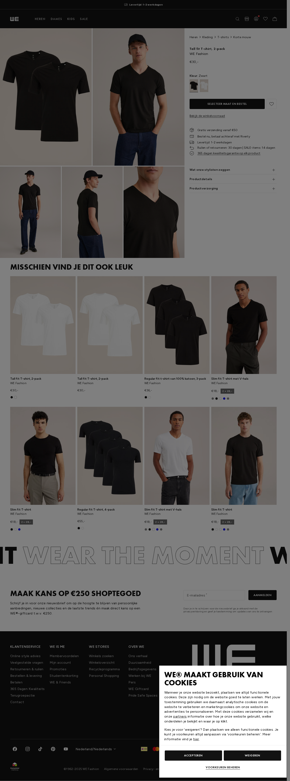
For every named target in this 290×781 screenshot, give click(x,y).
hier (196, 739)
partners (180, 716)
